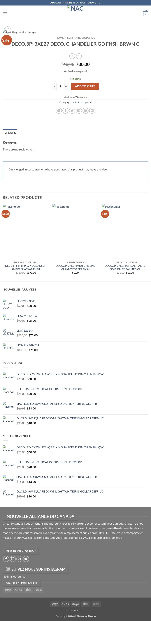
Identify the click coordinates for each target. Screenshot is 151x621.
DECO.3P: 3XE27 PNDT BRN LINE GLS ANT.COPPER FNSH (75, 267)
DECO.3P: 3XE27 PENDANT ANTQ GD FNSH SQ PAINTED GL (125, 267)
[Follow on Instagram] (13, 559)
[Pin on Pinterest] (85, 111)
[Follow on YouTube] (26, 559)
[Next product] (72, 56)
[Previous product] (79, 56)
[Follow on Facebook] (6, 559)
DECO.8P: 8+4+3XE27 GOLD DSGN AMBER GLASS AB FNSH (25, 267)
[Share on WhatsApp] (59, 111)
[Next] (148, 242)
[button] (5, 13)
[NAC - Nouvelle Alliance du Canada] (75, 13)
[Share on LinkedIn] (92, 111)
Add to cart (85, 86)
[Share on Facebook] (65, 111)
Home (60, 37)
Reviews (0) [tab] (10, 132)
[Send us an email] (19, 559)
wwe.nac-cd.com (32, 537)
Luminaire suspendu (81, 37)
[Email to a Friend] (79, 111)
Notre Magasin (75, 610)
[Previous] (3, 242)
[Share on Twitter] (72, 111)
